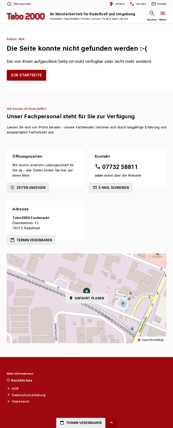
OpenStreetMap (152, 339)
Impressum (20, 401)
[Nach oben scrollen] (111, 423)
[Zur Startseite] (26, 16)
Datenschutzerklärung (29, 395)
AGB (15, 389)
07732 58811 (120, 167)
